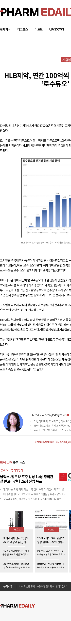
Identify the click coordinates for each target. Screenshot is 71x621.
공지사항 (8, 586)
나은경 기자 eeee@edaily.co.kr (48, 415)
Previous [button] (20, 584)
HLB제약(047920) (37, 125)
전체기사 (5, 29)
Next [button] (20, 588)
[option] (45, 585)
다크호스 (22, 29)
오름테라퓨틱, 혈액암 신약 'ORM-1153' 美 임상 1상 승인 (32, 499)
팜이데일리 (17, 470)
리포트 (39, 29)
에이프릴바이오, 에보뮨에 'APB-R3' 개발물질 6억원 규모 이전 (35, 494)
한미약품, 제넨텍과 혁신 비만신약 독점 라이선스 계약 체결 (33, 489)
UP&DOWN (56, 29)
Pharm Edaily (17, 606)
